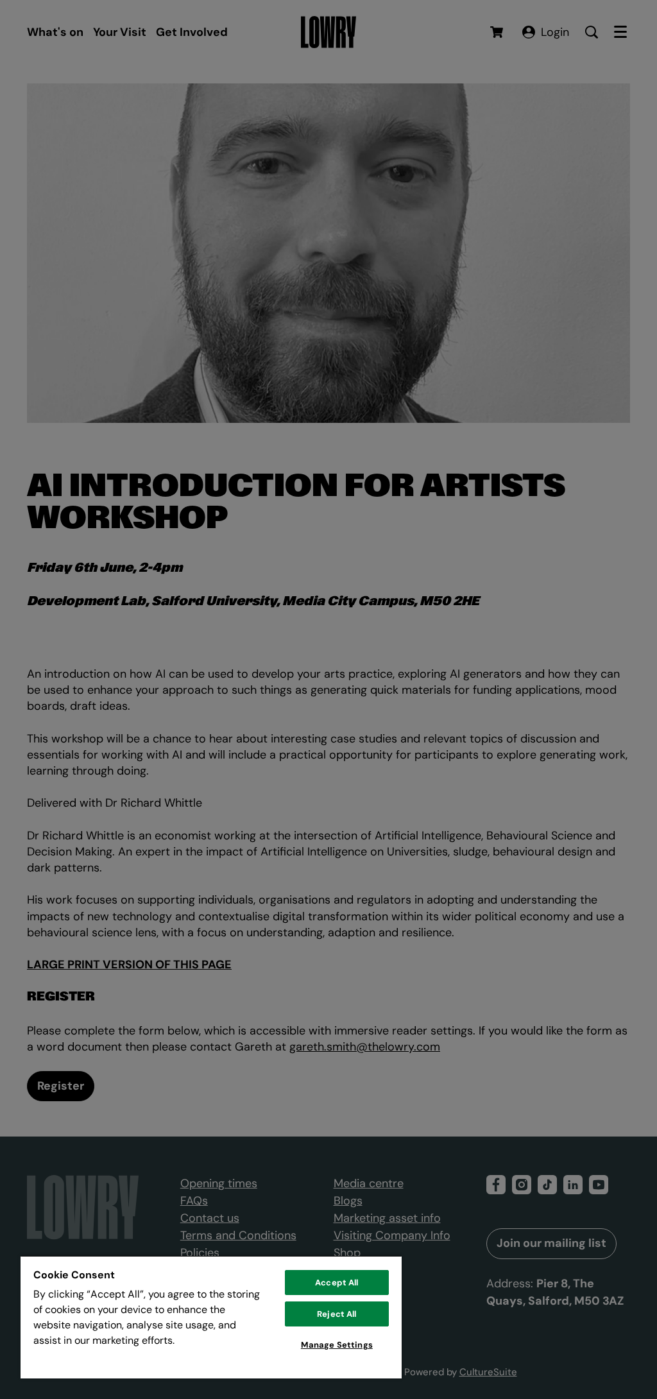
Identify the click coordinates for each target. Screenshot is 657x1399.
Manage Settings (337, 1344)
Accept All (336, 1282)
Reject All (336, 1314)
